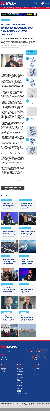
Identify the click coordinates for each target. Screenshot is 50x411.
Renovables (6, 228)
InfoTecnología (21, 377)
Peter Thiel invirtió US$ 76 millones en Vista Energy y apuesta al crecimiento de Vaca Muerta (33, 121)
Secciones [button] (9, 7)
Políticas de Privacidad (36, 403)
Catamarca (20, 368)
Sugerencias (4, 356)
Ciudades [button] (17, 7)
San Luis (19, 390)
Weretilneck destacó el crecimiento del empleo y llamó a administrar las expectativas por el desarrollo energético (33, 62)
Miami (35, 372)
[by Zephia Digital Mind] (25, 409)
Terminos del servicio (39, 406)
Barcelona (36, 368)
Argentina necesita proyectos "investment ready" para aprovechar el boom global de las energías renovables (33, 82)
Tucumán (19, 394)
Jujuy (18, 379)
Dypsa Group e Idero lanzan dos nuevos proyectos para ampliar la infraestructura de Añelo (33, 72)
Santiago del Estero (22, 393)
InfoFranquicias (21, 372)
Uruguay (36, 376)
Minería (5, 256)
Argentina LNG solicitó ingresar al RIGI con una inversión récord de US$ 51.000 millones (33, 93)
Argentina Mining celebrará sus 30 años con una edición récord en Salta (33, 102)
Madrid (35, 371)
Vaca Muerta (5, 20)
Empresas (23, 256)
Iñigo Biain (31, 404)
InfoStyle (19, 376)
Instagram (3, 371)
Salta (18, 387)
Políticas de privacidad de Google (29, 406)
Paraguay (36, 374)
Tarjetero (34, 7)
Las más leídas (25, 7)
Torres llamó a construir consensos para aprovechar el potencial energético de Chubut (32, 111)
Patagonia (19, 385)
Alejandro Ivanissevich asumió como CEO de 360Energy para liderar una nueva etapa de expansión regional (33, 131)
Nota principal (25, 228)
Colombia (36, 369)
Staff (40, 7)
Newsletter (4, 359)
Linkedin (3, 369)
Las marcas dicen (25, 199)
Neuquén (19, 383)
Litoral (19, 380)
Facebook (3, 368)
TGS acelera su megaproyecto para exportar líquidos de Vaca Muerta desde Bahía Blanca (33, 150)
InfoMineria (20, 374)
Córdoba (19, 369)
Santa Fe (19, 391)
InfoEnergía (20, 371)
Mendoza (19, 382)
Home (3, 7)
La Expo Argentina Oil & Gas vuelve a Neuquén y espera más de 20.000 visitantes (33, 141)
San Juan (19, 388)
